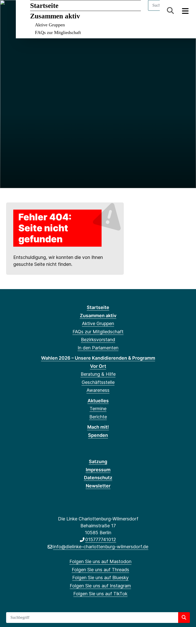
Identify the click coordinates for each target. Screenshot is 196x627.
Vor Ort (98, 366)
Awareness (98, 390)
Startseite (44, 5)
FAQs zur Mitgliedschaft (58, 32)
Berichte (98, 416)
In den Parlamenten (98, 347)
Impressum (98, 469)
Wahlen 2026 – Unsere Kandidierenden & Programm (98, 358)
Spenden (98, 435)
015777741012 (100, 539)
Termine (98, 408)
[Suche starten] (184, 617)
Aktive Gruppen (50, 24)
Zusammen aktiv (55, 16)
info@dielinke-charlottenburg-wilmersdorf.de (100, 546)
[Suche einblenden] (170, 10)
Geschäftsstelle (98, 382)
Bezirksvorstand (98, 339)
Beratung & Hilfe (98, 374)
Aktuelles (98, 400)
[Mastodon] (10, 10)
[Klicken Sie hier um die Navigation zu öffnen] (185, 10)
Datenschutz (98, 477)
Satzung (98, 461)
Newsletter (98, 485)
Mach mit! (98, 427)
